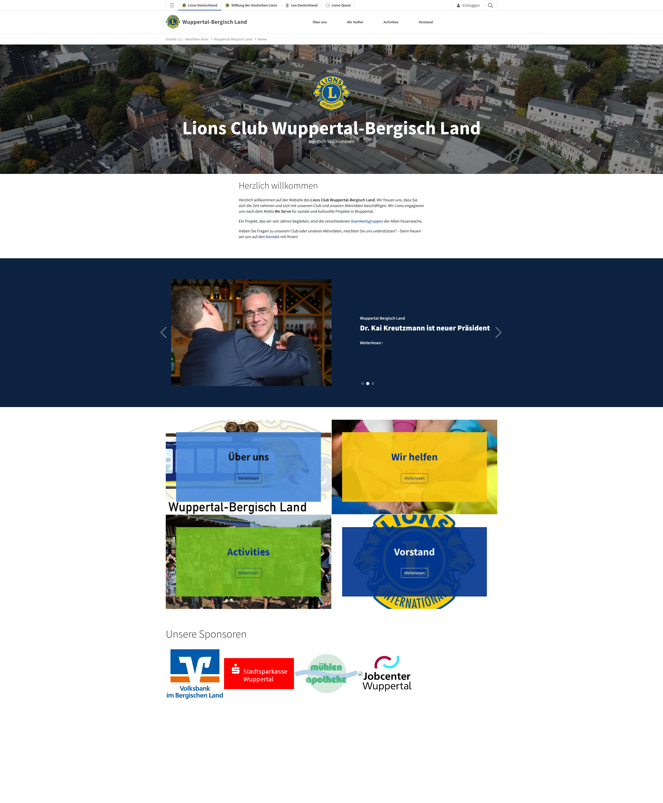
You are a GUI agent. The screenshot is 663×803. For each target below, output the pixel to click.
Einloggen (471, 5)
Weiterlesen (248, 478)
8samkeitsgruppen (367, 221)
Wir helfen (355, 22)
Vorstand (426, 22)
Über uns (320, 22)
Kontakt (273, 236)
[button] (362, 383)
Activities (391, 22)
